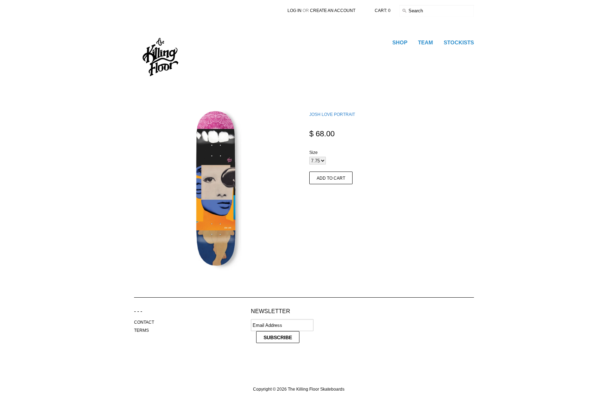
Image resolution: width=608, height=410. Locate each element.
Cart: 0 (383, 10)
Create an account (332, 10)
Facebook (271, 359)
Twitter (256, 359)
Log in (294, 10)
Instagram (300, 359)
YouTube (286, 359)
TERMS (141, 330)
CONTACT (144, 322)
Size (313, 152)
